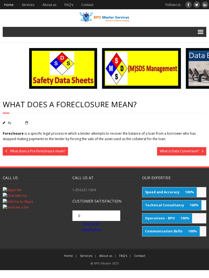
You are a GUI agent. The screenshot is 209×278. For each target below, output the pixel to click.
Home (9, 4)
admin (16, 123)
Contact (87, 4)
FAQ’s (68, 4)
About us (49, 4)
